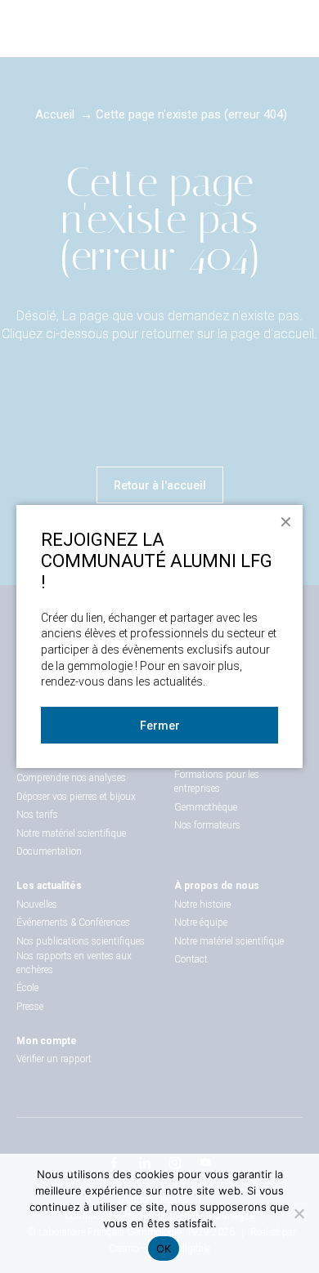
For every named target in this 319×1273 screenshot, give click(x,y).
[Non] (298, 1213)
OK (164, 1248)
